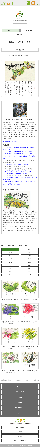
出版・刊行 (29, 30)
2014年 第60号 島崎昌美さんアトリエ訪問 (16, 164)
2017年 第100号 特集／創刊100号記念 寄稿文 (17, 171)
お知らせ (19, 34)
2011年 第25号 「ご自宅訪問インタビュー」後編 (18, 154)
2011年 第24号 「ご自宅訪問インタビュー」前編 (18, 151)
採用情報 (20, 436)
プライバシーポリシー (20, 440)
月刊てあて (11, 30)
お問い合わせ (20, 427)
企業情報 (20, 431)
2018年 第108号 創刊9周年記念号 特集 (15, 173)
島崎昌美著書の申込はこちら (12, 141)
